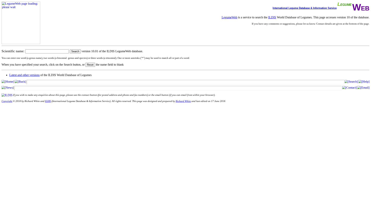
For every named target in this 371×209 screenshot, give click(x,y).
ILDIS (272, 17)
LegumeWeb (229, 17)
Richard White (183, 101)
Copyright (7, 101)
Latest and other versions (24, 75)
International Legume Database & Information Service (305, 8)
